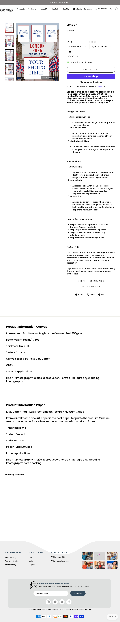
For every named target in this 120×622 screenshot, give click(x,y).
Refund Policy (10, 557)
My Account (103, 8)
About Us (44, 9)
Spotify (66, 9)
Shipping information (91, 281)
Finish (93, 42)
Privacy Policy (10, 565)
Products (21, 9)
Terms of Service (12, 561)
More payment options (91, 82)
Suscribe (78, 593)
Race (69, 42)
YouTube (55, 9)
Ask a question (91, 287)
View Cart (32, 557)
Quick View (17, 517)
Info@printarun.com (84, 9)
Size (69, 52)
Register (31, 565)
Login (30, 561)
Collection (32, 9)
